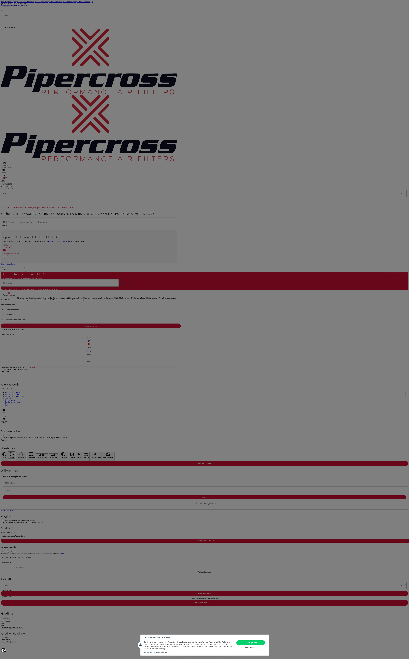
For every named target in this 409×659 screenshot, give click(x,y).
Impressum (148, 653)
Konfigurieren (250, 647)
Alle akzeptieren (250, 643)
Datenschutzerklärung (161, 653)
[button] (4, 650)
